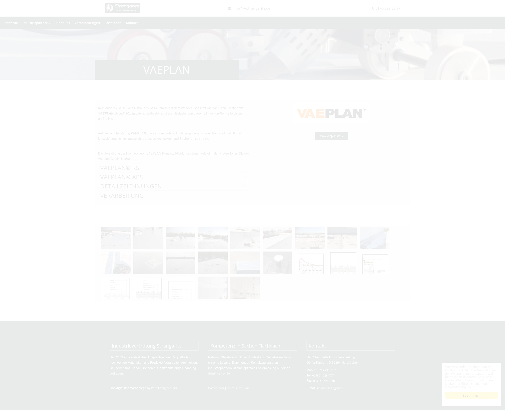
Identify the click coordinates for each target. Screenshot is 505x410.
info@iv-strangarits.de (250, 8)
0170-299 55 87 (387, 8)
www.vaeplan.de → (332, 136)
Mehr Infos (475, 387)
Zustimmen (472, 395)
